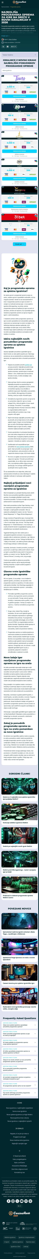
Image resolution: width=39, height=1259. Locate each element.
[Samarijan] (7, 1245)
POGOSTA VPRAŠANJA (19, 1181)
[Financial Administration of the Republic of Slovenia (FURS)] (9, 1240)
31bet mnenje (19, 237)
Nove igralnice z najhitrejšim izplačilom (19, 1123)
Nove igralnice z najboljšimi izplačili (19, 1136)
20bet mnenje (19, 127)
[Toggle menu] (2, 2)
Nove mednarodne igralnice (19, 1155)
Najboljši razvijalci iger (19, 1158)
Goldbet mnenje (19, 182)
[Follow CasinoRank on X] (17, 1218)
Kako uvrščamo (19, 1177)
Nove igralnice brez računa (19, 1133)
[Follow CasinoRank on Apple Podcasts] (30, 1218)
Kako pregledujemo (19, 1174)
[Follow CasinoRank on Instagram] (12, 1218)
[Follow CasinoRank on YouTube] (21, 1218)
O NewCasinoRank (19, 1171)
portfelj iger (28, 365)
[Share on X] (3, 46)
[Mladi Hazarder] (17, 1245)
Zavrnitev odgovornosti (19, 1184)
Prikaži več (18, 244)
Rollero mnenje (19, 154)
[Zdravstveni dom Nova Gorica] (26, 1245)
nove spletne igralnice (23, 449)
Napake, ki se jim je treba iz (19, 1149)
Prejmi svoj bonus (19, 96)
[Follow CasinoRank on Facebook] (8, 1218)
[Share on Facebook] (7, 46)
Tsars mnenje (19, 99)
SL (18, 1223)
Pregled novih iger (19, 1152)
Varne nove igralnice (19, 1126)
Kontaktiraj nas (19, 1187)
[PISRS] (27, 1240)
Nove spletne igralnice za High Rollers (19, 1129)
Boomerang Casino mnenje (19, 209)
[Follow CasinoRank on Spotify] (25, 1218)
